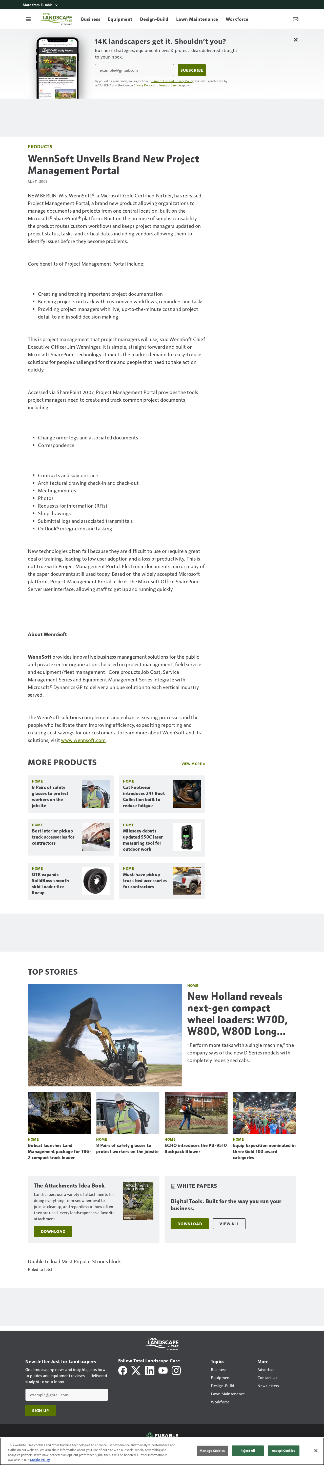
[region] (162, 1451)
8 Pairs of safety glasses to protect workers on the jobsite (50, 796)
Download (53, 1231)
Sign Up (40, 1410)
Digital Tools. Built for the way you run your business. (226, 1205)
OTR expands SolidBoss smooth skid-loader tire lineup (50, 884)
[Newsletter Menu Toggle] (296, 19)
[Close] (315, 1450)
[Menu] (28, 19)
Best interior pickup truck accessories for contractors (53, 837)
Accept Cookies (283, 1451)
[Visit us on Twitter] (136, 1370)
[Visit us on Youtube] (163, 1370)
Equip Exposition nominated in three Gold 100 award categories (264, 1151)
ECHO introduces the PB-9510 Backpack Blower (196, 1148)
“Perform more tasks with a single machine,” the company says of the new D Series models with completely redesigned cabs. (240, 1052)
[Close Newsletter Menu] (295, 39)
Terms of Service (170, 85)
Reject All (247, 1451)
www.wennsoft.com (83, 740)
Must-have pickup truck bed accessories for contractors (145, 880)
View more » (193, 764)
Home (37, 781)
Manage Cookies (212, 1451)
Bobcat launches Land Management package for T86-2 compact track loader (59, 1151)
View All (229, 1223)
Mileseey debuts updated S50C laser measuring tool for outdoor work (143, 840)
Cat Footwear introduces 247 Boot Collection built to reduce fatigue (144, 796)
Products (40, 146)
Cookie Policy (40, 1460)
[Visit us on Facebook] (122, 1370)
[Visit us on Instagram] (176, 1370)
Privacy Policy (143, 85)
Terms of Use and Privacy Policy (172, 81)
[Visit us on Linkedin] (149, 1370)
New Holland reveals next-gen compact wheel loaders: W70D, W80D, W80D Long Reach (237, 1013)
